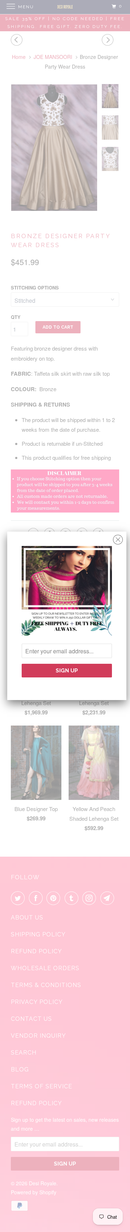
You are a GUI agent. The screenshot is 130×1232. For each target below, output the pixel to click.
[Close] (118, 538)
